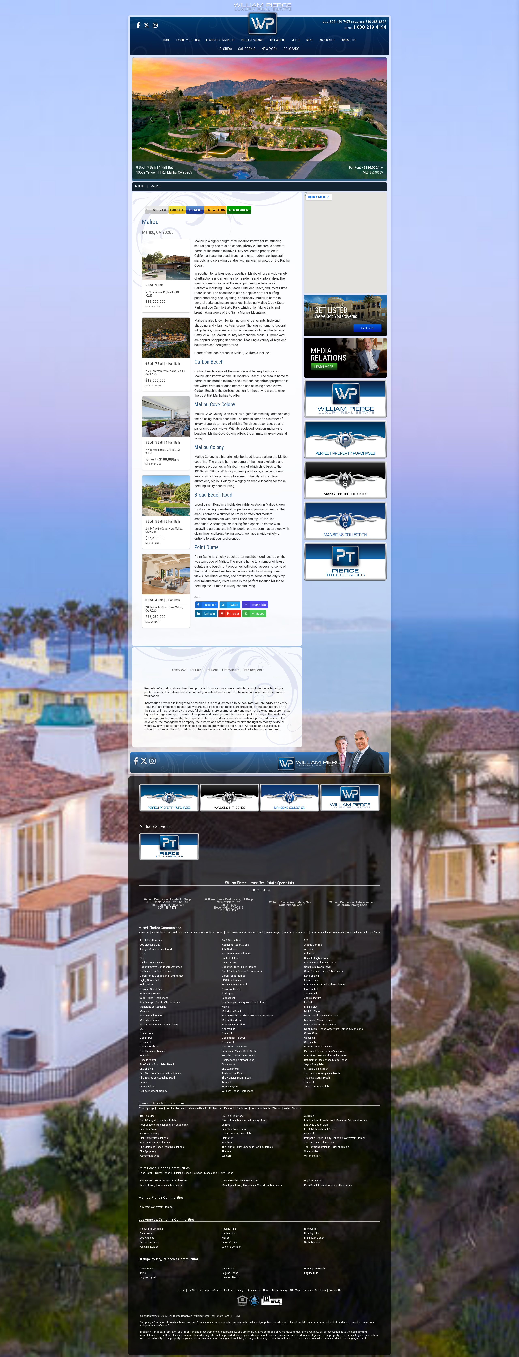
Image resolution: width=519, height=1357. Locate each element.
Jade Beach (311, 993)
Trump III (309, 1082)
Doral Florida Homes (234, 975)
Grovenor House (231, 989)
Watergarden (311, 1151)
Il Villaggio (228, 993)
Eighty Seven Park (150, 980)
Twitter (233, 604)
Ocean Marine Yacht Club (236, 1133)
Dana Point (228, 1268)
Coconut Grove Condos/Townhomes (161, 966)
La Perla (308, 1002)
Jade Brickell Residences (154, 997)
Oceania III (228, 1042)
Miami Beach (300, 932)
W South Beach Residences (237, 1090)
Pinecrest (338, 932)
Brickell (172, 932)
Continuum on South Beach (155, 971)
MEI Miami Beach (232, 1011)
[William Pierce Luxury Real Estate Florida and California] (262, 7)
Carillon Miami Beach (152, 962)
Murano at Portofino (233, 1024)
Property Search (212, 1290)
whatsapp (258, 613)
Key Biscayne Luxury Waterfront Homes (244, 1002)
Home (181, 1290)
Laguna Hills (311, 1273)
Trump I (144, 1082)
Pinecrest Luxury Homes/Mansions (324, 1051)
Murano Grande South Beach (320, 1024)
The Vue (226, 1151)
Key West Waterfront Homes (156, 1206)
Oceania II (145, 1042)
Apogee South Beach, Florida (156, 949)
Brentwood (310, 1228)
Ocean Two (146, 1037)
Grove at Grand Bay (151, 989)
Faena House (312, 980)
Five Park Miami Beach (235, 984)
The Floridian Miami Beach (237, 1077)
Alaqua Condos (313, 944)
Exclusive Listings (234, 1290)
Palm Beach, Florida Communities (164, 1168)
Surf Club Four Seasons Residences (160, 1073)
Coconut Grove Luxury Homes (239, 966)
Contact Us (335, 1290)
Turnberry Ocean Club (316, 1086)
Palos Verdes (229, 1242)
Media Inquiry (279, 1290)
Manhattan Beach (314, 1237)
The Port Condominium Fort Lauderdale (326, 1146)
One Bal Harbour (149, 1046)
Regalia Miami (148, 1059)
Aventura (144, 932)
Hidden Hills (229, 1233)
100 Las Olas (147, 1115)
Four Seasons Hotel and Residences (325, 984)
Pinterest (233, 613)
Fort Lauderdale (175, 1108)
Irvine (143, 1273)
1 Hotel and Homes (151, 940)
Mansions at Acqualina (153, 1006)
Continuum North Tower (317, 966)
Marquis (144, 1011)
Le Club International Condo (320, 1129)
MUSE (143, 1028)
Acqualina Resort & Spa (235, 944)
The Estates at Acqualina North (322, 1073)
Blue (142, 958)
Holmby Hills (311, 1233)
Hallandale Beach (197, 1108)
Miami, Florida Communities (160, 928)
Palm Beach (226, 1172)
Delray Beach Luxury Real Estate (240, 1180)
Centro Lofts (229, 962)
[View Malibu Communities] (147, 210)
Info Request (239, 210)
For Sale (177, 210)
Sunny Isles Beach (357, 932)
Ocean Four (146, 1033)
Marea (225, 1006)
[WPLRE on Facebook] (138, 25)
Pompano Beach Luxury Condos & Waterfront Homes (335, 1138)
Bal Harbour (159, 932)
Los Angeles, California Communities (166, 1219)
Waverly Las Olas (149, 1155)
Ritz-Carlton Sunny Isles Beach (157, 1064)
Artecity (308, 949)
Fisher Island (255, 932)
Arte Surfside (229, 949)
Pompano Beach (260, 1108)
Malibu (140, 186)
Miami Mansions (149, 1020)
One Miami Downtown (234, 1046)
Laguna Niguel (148, 1277)
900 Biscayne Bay (150, 944)
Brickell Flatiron (230, 958)
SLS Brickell (146, 1068)
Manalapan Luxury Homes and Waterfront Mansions (252, 1185)
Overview (159, 210)
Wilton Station (312, 1155)
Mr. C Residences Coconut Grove (159, 1024)
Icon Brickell (311, 989)
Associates (253, 1290)
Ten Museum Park (232, 1073)
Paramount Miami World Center (239, 1051)
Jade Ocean (229, 997)
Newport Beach (230, 1277)
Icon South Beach (150, 993)
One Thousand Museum (153, 1051)
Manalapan (210, 1172)
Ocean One (310, 1033)
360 (306, 940)
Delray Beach (162, 1172)
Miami (287, 932)
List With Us (215, 210)
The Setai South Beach (317, 1077)
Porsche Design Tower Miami (238, 1055)
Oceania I (309, 1037)
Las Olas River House (234, 1129)
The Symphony (148, 1151)
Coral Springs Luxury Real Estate (158, 1120)
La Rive (226, 1124)
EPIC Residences (231, 980)
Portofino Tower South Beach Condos (325, 1055)
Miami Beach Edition (151, 1015)
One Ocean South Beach (318, 1046)
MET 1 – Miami (312, 1011)
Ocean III (227, 1033)
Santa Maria (228, 1064)
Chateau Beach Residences (320, 962)
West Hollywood (149, 1246)
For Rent (195, 210)
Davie (160, 1108)
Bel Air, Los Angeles (151, 1228)
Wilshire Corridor (231, 1246)
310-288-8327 (376, 22)
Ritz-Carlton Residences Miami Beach (325, 1059)
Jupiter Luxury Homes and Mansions (161, 1185)
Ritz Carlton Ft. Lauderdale (155, 1142)
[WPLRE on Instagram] (155, 25)
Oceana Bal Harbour (233, 1037)
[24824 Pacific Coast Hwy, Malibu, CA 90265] (166, 574)
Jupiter (198, 1172)
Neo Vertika (228, 1028)
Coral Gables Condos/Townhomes (242, 971)
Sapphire (227, 1142)
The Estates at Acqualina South (158, 1077)
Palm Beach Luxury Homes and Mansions (328, 1185)
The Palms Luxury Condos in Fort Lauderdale (247, 1146)
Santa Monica (312, 1242)
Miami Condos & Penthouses (321, 1015)
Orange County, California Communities (168, 1259)
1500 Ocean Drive (232, 940)
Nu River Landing (149, 1133)
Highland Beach (182, 1172)
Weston (276, 1108)
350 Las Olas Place (233, 1115)
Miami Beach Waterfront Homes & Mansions (247, 1015)
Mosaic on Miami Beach (318, 1020)
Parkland (229, 1108)
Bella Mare (310, 953)
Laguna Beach (230, 1273)
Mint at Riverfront (232, 1020)
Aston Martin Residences (236, 953)
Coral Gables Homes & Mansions (323, 971)
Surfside (375, 932)
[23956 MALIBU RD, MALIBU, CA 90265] (166, 416)
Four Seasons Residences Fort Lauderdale (164, 1124)
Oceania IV (310, 1042)
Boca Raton (146, 1172)
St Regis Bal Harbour (316, 1068)
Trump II (226, 1082)
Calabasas (146, 1233)
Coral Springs (146, 1108)
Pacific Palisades (149, 1242)
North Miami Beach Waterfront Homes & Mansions (333, 1028)
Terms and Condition (314, 1290)
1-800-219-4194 (369, 27)
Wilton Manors (292, 1108)
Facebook (210, 604)
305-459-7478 (340, 22)
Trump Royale (230, 1086)
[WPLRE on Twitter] (146, 25)
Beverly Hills (229, 1228)
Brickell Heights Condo (317, 958)
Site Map (295, 1290)
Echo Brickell (311, 975)
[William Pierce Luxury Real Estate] (345, 399)
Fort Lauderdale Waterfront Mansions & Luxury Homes (335, 1120)
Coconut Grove (188, 932)
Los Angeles (147, 1237)
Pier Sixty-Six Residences (154, 1138)
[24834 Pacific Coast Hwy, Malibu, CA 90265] (166, 495)
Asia (142, 953)
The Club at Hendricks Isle (319, 1142)
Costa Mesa (147, 1268)
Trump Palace (147, 1086)
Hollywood (215, 1108)
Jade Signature (312, 997)
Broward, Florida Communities (162, 1103)
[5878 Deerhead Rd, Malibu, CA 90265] (166, 259)
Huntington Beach (314, 1268)
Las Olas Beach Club (316, 1124)
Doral (220, 932)
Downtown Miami (236, 932)
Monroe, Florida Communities (161, 1197)
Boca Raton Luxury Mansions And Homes (164, 1180)
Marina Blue (311, 1006)
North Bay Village (321, 932)
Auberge (309, 1115)
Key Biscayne (273, 932)
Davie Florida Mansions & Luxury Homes (245, 1120)
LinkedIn (209, 613)
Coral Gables (206, 932)
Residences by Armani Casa (238, 1059)
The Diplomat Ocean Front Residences (162, 1146)
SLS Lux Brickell (231, 1068)
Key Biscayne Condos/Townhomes (160, 1002)
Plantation (242, 1108)
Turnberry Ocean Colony (153, 1090)
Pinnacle (144, 1055)
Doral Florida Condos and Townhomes (162, 975)
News (266, 1290)
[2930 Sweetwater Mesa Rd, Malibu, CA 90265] (166, 338)
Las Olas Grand (148, 1129)
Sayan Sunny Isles (314, 1064)
